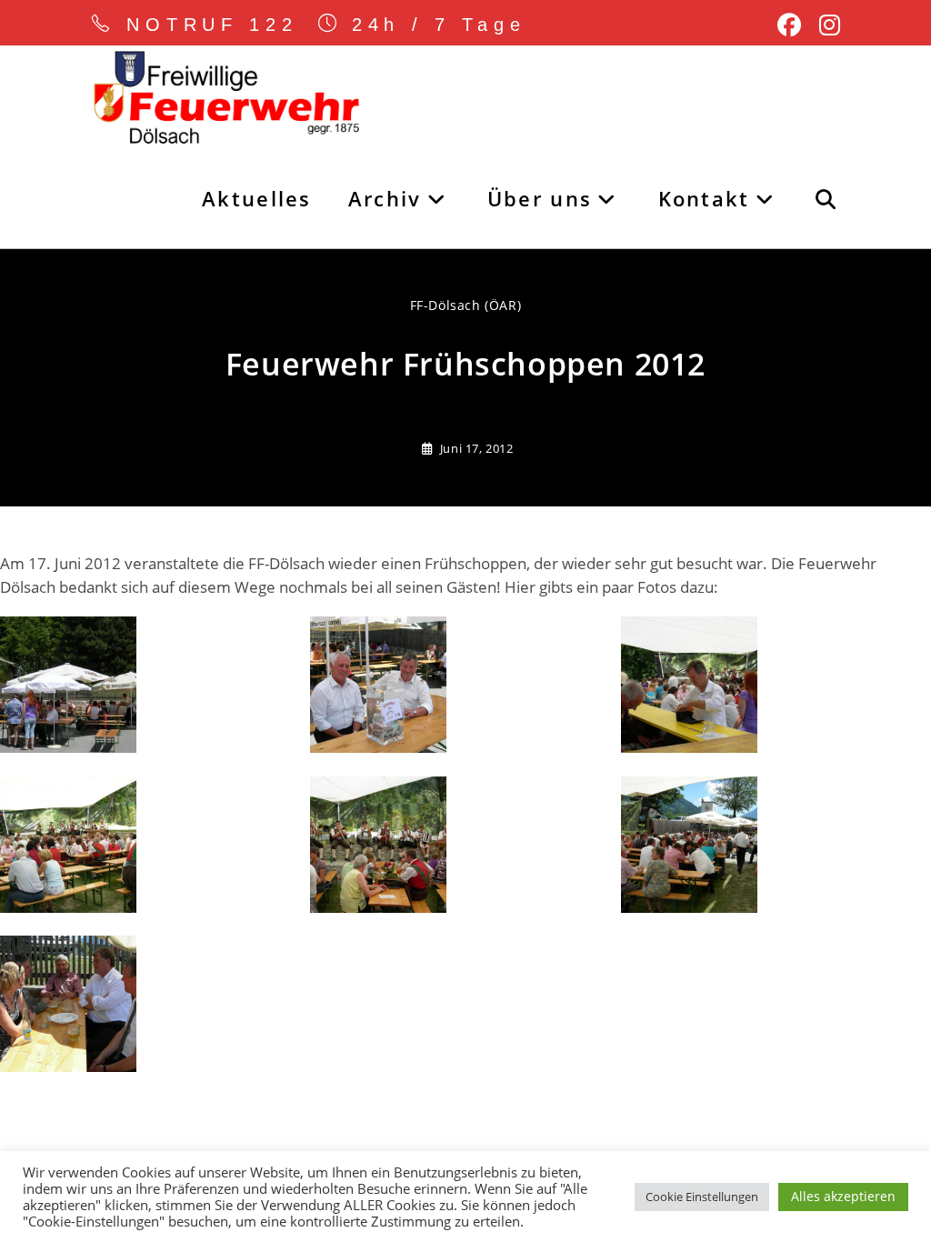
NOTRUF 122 (212, 25)
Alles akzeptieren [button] (843, 1196)
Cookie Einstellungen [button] (702, 1196)
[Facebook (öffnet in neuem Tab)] (789, 25)
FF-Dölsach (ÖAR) (466, 305)
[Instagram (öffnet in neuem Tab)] (825, 25)
